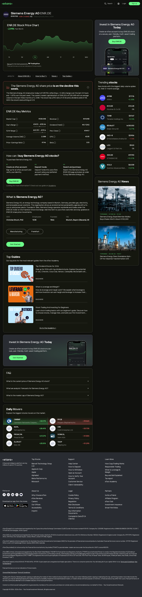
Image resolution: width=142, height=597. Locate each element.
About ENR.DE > (24, 76)
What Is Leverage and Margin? (47, 287)
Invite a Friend (110, 495)
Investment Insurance (113, 505)
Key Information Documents (74, 512)
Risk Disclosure (74, 505)
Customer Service (75, 482)
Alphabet (35, 475)
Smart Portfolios (111, 508)
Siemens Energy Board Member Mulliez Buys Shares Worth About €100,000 (115, 218)
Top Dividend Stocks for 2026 (47, 266)
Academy (52, 186)
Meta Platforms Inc (39, 478)
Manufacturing (16, 232)
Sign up (134, 3)
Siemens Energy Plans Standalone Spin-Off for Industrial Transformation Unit (115, 257)
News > (55, 76)
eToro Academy (111, 482)
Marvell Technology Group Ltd (42, 465)
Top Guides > (67, 76)
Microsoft (35, 482)
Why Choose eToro (39, 495)
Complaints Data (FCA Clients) (77, 517)
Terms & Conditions (76, 508)
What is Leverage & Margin (112, 471)
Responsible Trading (113, 467)
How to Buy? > (41, 76)
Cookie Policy (73, 495)
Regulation (72, 501)
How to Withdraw (75, 470)
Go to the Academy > (48, 328)
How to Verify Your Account (75, 477)
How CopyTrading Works (114, 464)
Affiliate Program (111, 498)
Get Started (15, 244)
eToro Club (109, 501)
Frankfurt (35, 232)
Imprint (34, 511)
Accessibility (37, 508)
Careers (35, 501)
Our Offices (36, 505)
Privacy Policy (73, 498)
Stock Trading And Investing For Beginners (52, 307)
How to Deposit (74, 467)
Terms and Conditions (127, 562)
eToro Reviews (37, 498)
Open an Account (75, 473)
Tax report (109, 478)
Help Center (73, 464)
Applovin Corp (37, 469)
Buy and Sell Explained (113, 475)
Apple (34, 472)
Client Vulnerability (75, 485)
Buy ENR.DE (117, 42)
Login (124, 3)
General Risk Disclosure (10, 572)
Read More (39, 279)
